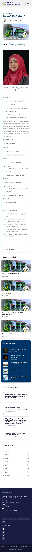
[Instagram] (4, 535)
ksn (15, 519)
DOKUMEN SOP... (7, 293)
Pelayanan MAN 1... (8, 334)
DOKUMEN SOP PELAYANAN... (11, 274)
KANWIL (21, 519)
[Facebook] (4, 529)
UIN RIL (27, 519)
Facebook (12, 44)
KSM (4, 519)
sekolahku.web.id (19, 549)
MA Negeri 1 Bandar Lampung (21, 546)
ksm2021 (10, 519)
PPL (4, 521)
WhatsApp (22, 44)
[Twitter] (4, 532)
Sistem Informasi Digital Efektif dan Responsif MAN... (13, 313)
